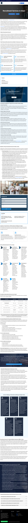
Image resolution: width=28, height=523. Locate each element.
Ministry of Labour (8, 48)
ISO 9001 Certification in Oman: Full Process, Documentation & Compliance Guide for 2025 (6, 217)
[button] (0, 236)
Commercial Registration (19, 177)
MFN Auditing (2, 26)
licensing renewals (5, 53)
